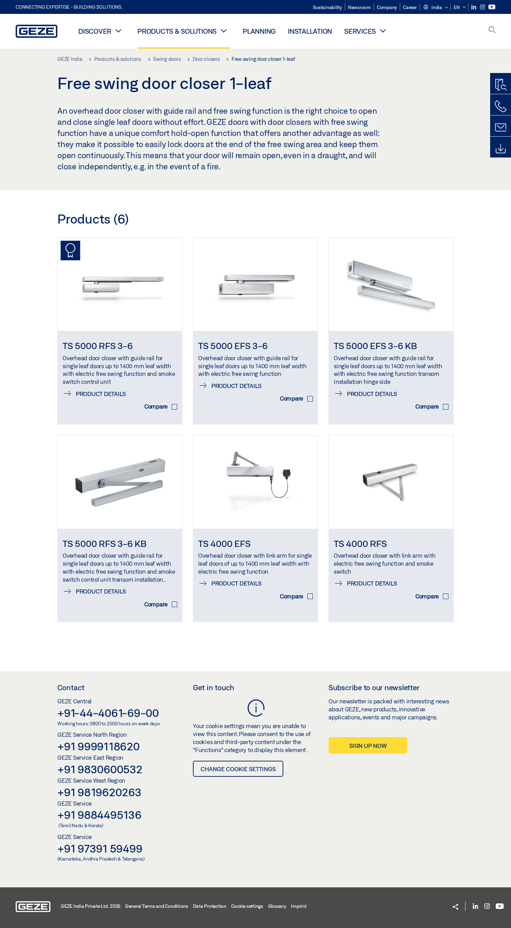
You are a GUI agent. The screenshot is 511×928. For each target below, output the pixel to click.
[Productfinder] (500, 85)
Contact (70, 687)
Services (360, 31)
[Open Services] (383, 30)
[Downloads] (500, 149)
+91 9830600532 (100, 769)
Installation (310, 31)
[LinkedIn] (474, 7)
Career (410, 7)
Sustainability (327, 7)
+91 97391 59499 (99, 848)
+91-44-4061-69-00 (108, 713)
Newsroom (359, 7)
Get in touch (213, 687)
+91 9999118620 (98, 746)
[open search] (492, 30)
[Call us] (500, 106)
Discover (94, 31)
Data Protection (209, 906)
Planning (259, 31)
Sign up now (368, 745)
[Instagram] (483, 7)
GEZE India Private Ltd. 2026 (90, 906)
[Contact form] (500, 127)
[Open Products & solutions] (223, 30)
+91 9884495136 (99, 814)
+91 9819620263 (99, 792)
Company (387, 7)
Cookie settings (247, 906)
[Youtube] (491, 7)
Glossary (277, 906)
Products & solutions (177, 31)
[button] (435, 7)
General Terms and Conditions (156, 906)
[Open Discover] (118, 30)
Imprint (298, 906)
